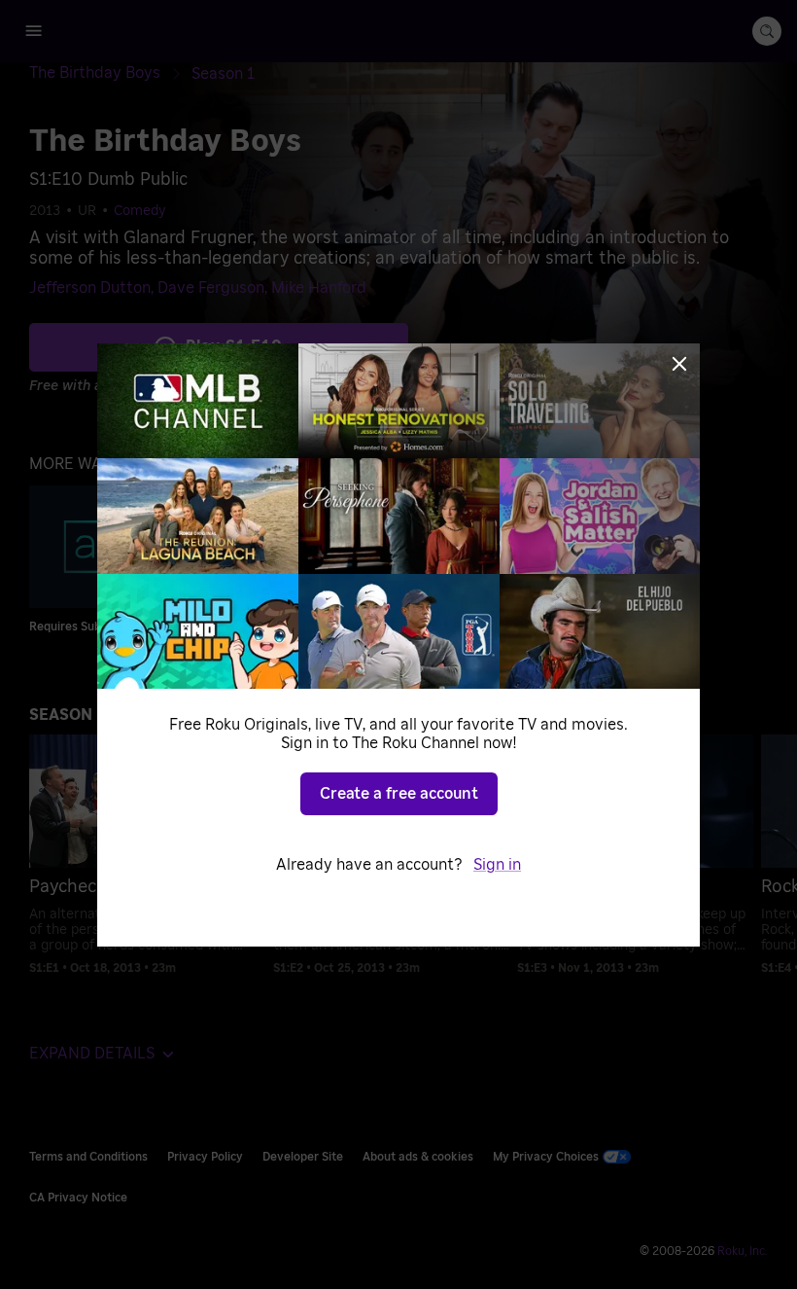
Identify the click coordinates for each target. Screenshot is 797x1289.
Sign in (497, 865)
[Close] (679, 363)
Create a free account (399, 794)
